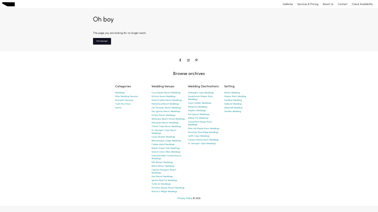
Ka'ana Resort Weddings (163, 115)
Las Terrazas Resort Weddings (166, 108)
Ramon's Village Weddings (164, 192)
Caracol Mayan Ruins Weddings (203, 140)
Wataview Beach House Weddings (168, 119)
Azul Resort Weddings (162, 176)
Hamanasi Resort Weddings (165, 123)
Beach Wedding (232, 93)
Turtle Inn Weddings (161, 184)
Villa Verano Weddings (162, 162)
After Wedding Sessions (126, 96)
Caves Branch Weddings (163, 137)
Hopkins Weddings (197, 111)
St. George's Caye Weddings (202, 144)
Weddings (120, 93)
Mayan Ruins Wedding (235, 96)
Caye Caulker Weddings (199, 103)
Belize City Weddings (198, 118)
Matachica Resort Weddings (165, 104)
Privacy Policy (185, 198)
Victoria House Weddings (163, 96)
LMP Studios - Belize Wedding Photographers (8, 4)
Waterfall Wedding (233, 108)
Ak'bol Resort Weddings (163, 166)
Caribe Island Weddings (163, 144)
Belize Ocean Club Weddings (165, 148)
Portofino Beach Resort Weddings (168, 188)
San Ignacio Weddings (199, 114)
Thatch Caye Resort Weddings (166, 126)
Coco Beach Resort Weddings (166, 93)
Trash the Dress (123, 104)
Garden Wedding (232, 111)
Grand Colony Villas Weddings (165, 152)
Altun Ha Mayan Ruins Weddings (203, 128)
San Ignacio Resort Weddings (165, 111)
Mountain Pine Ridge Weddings (203, 132)
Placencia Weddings (197, 107)
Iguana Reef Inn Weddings (164, 180)
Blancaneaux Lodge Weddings (166, 141)
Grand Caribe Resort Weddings (166, 100)
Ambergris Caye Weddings (201, 93)
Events (118, 108)
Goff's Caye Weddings (199, 136)
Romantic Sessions (124, 100)
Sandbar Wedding (233, 100)
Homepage (102, 41)
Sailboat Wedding (232, 104)
